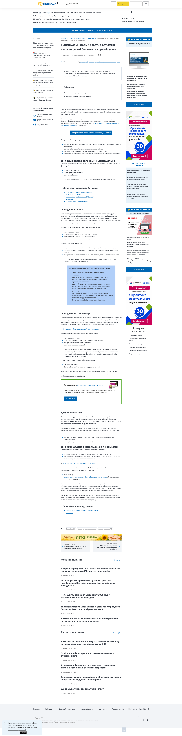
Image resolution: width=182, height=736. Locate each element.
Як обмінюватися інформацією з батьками (77, 96)
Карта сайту (102, 709)
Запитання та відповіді (58, 12)
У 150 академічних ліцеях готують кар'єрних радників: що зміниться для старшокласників (89, 619)
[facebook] (138, 720)
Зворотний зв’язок (86, 709)
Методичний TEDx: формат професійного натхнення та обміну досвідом (139, 261)
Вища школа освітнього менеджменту (45, 22)
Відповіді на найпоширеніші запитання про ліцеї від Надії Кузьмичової (137, 78)
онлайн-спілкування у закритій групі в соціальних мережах (85, 477)
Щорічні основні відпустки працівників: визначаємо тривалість (136, 86)
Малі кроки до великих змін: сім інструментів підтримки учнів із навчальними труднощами (138, 252)
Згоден (23, 733)
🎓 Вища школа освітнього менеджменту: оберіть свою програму (43, 82)
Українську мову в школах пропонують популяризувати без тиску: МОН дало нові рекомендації (90, 608)
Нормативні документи (74, 12)
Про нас (62, 22)
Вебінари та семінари (40, 16)
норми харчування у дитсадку (90, 385)
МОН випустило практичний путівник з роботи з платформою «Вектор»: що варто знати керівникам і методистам (88, 583)
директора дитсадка (137, 344)
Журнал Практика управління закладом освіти (48, 19)
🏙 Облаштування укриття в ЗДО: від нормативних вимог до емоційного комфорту (43, 45)
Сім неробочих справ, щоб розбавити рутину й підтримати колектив (138, 244)
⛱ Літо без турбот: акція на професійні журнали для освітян (43, 72)
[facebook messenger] (131, 12)
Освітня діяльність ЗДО (105, 529)
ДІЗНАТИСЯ (70, 399)
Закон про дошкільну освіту (92, 12)
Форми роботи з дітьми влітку (77, 201)
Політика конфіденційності (138, 709)
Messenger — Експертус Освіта (45, 120)
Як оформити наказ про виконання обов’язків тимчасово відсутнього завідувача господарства (91, 678)
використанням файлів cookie (17, 730)
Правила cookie (118, 709)
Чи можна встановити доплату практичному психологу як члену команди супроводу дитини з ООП (90, 642)
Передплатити (122, 4)
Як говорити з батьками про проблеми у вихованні (81, 329)
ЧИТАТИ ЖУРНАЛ (139, 104)
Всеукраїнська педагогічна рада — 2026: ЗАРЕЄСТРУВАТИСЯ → (92, 30)
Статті (46, 12)
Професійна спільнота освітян (44, 115)
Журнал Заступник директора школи (77, 19)
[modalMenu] (146, 4)
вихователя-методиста (138, 347)
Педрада (63, 38)
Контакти (36, 709)
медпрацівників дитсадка (138, 350)
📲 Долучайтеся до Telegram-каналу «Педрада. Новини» (43, 99)
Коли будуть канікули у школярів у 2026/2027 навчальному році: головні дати (85, 596)
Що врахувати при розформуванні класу (82, 689)
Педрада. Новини (42, 124)
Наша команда (71, 22)
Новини (37, 12)
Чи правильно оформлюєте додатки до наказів (91, 133)
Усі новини (116, 560)
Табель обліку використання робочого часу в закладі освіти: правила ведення (137, 186)
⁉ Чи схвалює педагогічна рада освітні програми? (42, 64)
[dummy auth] (136, 4)
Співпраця (49, 709)
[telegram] (126, 12)
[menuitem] (38, 12)
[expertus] (71, 4)
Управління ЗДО (70, 529)
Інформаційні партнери (66, 709)
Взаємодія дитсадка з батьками (85, 38)
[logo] (47, 3)
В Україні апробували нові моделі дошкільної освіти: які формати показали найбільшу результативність (90, 569)
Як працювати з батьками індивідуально (77, 93)
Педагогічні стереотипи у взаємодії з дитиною (79, 463)
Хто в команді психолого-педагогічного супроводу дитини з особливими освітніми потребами (88, 666)
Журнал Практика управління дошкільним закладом (66, 16)
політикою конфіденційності (26, 727)
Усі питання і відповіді (113, 633)
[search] (113, 4)
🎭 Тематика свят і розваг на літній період (43, 91)
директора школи (136, 335)
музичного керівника (137, 354)
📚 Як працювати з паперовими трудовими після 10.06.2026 (41, 55)
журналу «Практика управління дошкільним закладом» (100, 62)
